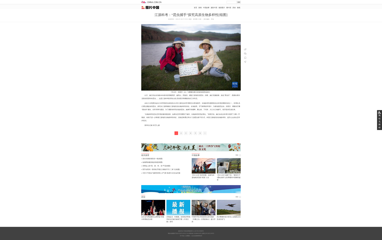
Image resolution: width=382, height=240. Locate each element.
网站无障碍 (380, 121)
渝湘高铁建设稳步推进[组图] (152, 162)
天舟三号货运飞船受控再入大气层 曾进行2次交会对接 (161, 173)
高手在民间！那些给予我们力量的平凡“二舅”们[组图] (161, 169)
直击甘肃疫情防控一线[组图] (152, 159)
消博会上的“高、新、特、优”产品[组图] (156, 166)
